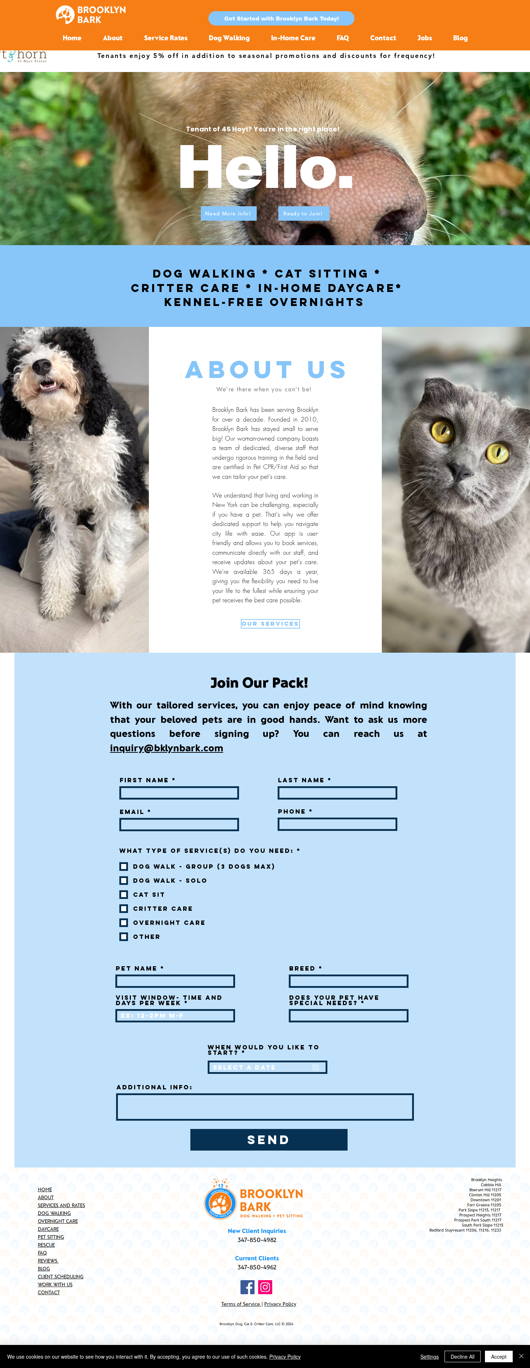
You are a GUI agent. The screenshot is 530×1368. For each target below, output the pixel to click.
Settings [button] (429, 1356)
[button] (281, 18)
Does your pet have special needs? (334, 1000)
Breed (302, 968)
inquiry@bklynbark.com (166, 747)
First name (144, 780)
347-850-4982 (257, 1239)
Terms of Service (241, 1304)
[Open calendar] (315, 1067)
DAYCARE (48, 1229)
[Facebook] (247, 1287)
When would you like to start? (264, 1050)
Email (132, 812)
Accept (499, 1356)
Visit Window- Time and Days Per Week (169, 1000)
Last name (301, 780)
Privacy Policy (280, 1304)
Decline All (462, 1356)
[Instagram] (265, 1287)
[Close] (521, 1356)
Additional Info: (154, 1087)
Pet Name (137, 968)
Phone (292, 811)
